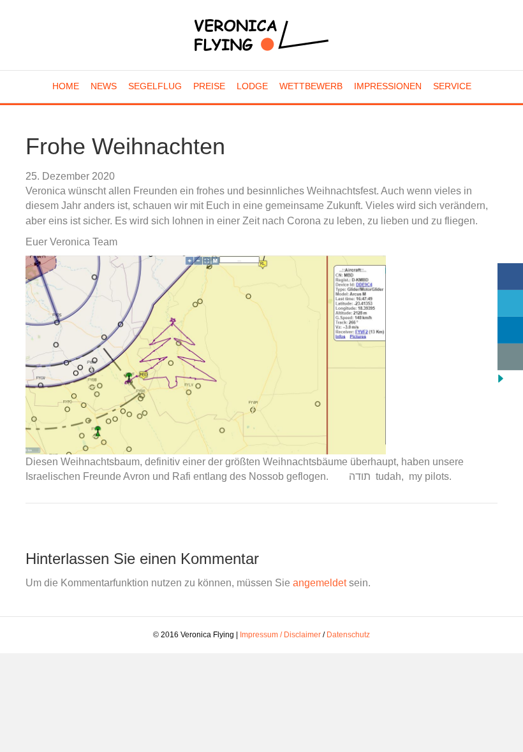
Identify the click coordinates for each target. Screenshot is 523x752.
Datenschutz (348, 634)
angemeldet (319, 582)
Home (65, 86)
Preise (209, 86)
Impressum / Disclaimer (280, 634)
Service (452, 86)
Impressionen (388, 86)
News (104, 86)
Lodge (252, 86)
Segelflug (155, 86)
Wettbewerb (311, 86)
